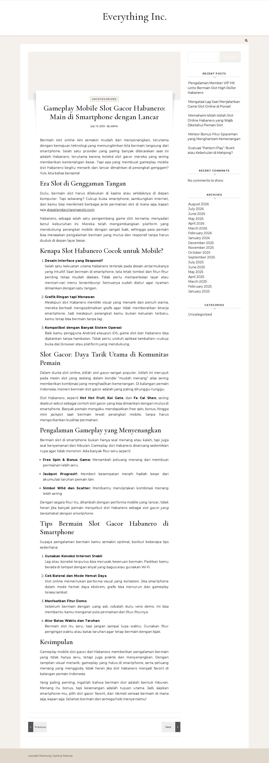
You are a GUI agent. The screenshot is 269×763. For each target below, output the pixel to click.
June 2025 (196, 267)
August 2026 (198, 204)
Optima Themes (62, 755)
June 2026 (196, 214)
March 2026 (197, 228)
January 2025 (199, 291)
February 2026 (200, 233)
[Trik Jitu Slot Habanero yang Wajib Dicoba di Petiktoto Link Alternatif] (171, 727)
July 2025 (196, 262)
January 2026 (199, 238)
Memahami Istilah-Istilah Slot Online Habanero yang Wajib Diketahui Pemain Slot (210, 120)
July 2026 (196, 209)
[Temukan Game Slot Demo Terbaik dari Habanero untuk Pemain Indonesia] (37, 727)
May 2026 (195, 219)
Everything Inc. (134, 16)
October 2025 (199, 252)
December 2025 (201, 243)
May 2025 (195, 272)
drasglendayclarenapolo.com (70, 210)
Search (230, 57)
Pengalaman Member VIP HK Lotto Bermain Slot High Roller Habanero (212, 88)
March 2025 (197, 281)
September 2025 (201, 257)
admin (114, 126)
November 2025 (201, 248)
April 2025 (196, 277)
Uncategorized (104, 99)
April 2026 (196, 223)
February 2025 (200, 286)
